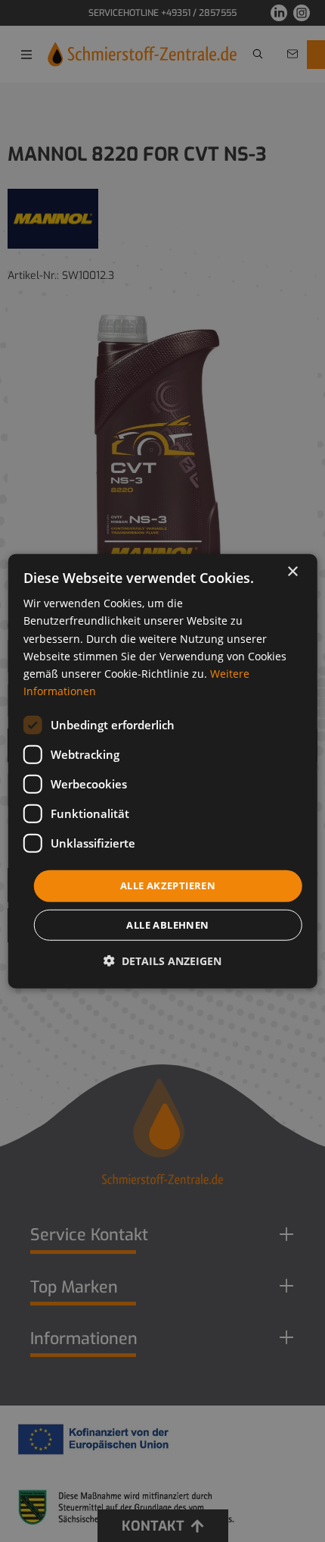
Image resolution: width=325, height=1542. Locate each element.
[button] (162, 960)
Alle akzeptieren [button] (167, 885)
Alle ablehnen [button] (167, 924)
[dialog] (162, 771)
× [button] (292, 572)
